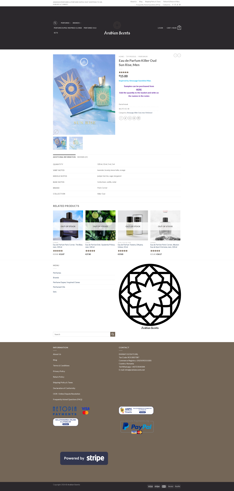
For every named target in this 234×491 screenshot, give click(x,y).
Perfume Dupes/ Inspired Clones (68, 28)
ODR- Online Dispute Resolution (66, 394)
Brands (76, 23)
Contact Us (166, 5)
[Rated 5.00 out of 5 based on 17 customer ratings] (139, 72)
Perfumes (65, 23)
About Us (133, 2)
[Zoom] (56, 131)
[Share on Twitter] (125, 141)
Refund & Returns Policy (171, 2)
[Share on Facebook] (121, 141)
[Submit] (112, 334)
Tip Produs (131, 57)
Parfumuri (143, 57)
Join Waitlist (128, 126)
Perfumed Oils (90, 28)
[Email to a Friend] (130, 141)
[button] (228, 484)
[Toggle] (114, 272)
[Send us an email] (179, 5)
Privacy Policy (59, 371)
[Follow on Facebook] (173, 5)
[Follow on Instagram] (175, 5)
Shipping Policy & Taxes (153, 2)
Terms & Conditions (61, 365)
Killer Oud (137, 135)
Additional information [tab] (64, 157)
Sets (56, 33)
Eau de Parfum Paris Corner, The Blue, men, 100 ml (68, 246)
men (143, 135)
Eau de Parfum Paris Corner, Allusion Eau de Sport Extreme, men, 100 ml (164, 246)
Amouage (130, 135)
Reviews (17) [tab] (82, 157)
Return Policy (58, 377)
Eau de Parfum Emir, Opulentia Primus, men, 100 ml (100, 246)
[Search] (55, 23)
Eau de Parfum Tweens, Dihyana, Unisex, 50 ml (130, 246)
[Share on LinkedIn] (139, 141)
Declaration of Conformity (64, 388)
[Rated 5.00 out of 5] (58, 251)
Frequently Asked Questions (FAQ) (148, 5)
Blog (140, 2)
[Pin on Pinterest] (134, 141)
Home (121, 57)
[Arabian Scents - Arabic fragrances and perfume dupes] (117, 28)
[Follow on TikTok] (177, 5)
